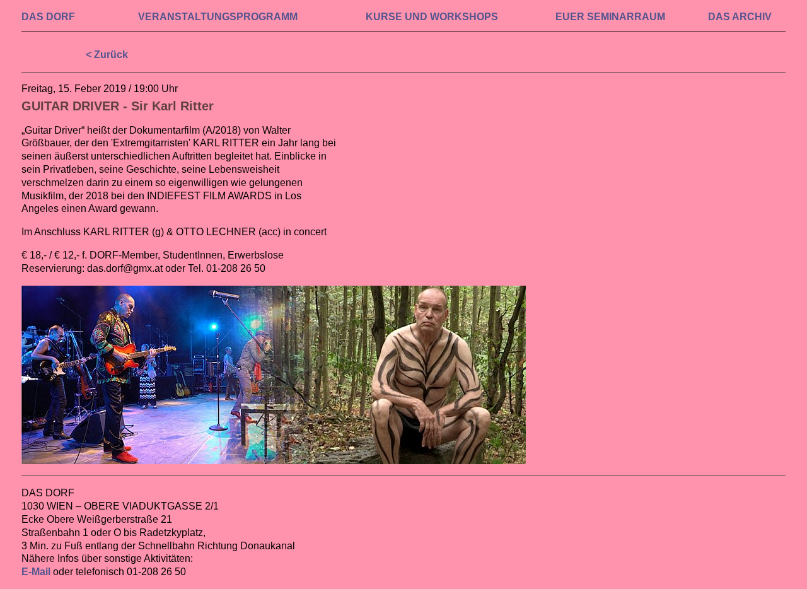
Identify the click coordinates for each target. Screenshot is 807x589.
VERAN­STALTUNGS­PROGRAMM (218, 16)
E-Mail (35, 571)
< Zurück (107, 54)
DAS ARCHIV (740, 16)
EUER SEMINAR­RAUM (610, 16)
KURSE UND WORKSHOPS (432, 16)
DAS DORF (48, 16)
